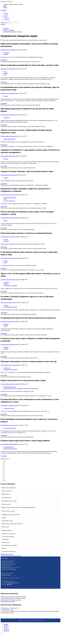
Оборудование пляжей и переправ (11, 514)
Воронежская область (10, 197)
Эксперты (6, 18)
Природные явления (7, 530)
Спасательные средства (8, 536)
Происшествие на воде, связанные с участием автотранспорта (21, 388)
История (6, 15)
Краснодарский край (9, 139)
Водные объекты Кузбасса (9, 487)
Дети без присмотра (9, 201)
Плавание (4, 517)
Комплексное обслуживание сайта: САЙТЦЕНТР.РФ (30, 620)
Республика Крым (8, 447)
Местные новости (6, 504)
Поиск (2, 22)
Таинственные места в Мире (9, 545)
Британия (6, 52)
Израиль (6, 347)
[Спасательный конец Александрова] (11, 556)
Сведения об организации (8, 569)
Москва (6, 159)
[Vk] (7, 584)
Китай (5, 220)
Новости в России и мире (8, 511)
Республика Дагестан (9, 387)
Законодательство (6, 497)
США (5, 71)
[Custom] (11, 584)
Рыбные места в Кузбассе (8, 533)
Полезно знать (5, 527)
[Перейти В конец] (4, 480)
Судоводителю (5, 542)
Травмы (6, 54)
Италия (6, 96)
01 (6, 6)
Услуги (5, 16)
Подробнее (4, 60)
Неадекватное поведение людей (10, 50)
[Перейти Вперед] (4, 479)
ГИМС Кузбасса (6, 494)
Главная (6, 13)
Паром (5, 326)
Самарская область (9, 408)
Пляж (5, 262)
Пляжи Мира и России (7, 520)
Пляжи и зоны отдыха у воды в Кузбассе (12, 523)
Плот (5, 199)
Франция (6, 324)
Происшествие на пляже (10, 285)
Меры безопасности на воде (9, 501)
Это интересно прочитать (8, 551)
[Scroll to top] (1, 633)
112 (6, 7)
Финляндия (7, 117)
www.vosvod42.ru (16, 600)
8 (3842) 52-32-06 (9, 581)
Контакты (6, 19)
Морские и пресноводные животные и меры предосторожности (18, 507)
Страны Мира (5, 539)
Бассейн (6, 73)
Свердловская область (10, 428)
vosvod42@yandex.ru (13, 582)
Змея (5, 75)
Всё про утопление (7, 491)
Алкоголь (6, 241)
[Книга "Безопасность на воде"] (7, 554)
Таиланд (6, 178)
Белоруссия (7, 368)
